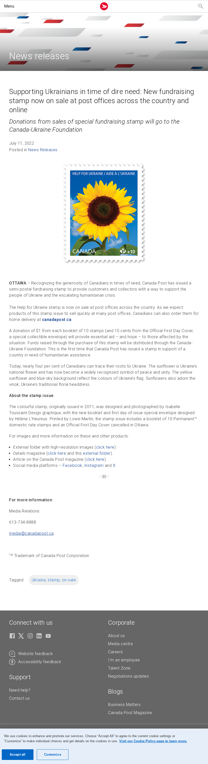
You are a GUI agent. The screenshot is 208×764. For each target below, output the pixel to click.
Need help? (19, 690)
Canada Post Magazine (130, 712)
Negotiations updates (128, 676)
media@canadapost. (31, 533)
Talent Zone (119, 668)
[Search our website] (201, 6)
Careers (115, 652)
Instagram (94, 465)
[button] (49, 6)
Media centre (120, 643)
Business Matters (124, 704)
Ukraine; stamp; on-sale (54, 580)
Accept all (17, 754)
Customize (52, 754)
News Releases (43, 149)
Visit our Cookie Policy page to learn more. (153, 741)
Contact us (19, 698)
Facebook (72, 465)
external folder (97, 453)
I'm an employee (124, 660)
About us (116, 635)
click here (105, 447)
